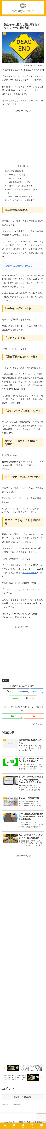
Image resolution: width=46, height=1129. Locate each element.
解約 (6, 680)
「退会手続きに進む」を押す (19, 182)
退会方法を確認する (15, 171)
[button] (30, 698)
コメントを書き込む (23, 1097)
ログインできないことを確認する (20, 200)
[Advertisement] (23, 136)
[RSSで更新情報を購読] (33, 716)
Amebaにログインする (16, 175)
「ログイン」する (14, 178)
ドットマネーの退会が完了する (19, 197)
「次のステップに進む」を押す (19, 186)
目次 (20, 166)
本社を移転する (29, 572)
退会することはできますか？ (19, 266)
